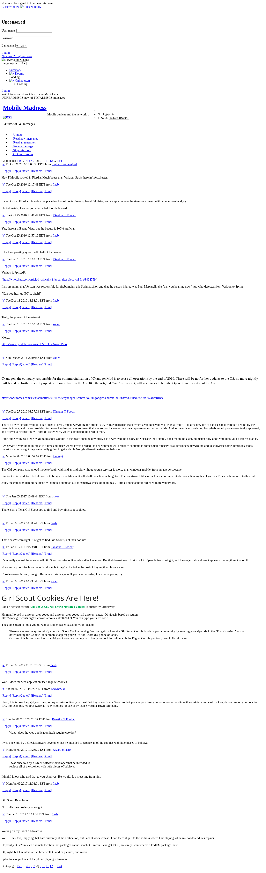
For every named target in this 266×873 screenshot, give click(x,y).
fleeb (56, 184)
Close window (11, 6)
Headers (37, 170)
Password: (8, 38)
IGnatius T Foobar (64, 215)
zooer (56, 324)
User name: (9, 30)
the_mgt (58, 456)
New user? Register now (17, 56)
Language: (8, 45)
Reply (6, 170)
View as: (103, 117)
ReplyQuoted (21, 170)
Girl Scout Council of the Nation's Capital (57, 607)
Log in (6, 52)
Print (48, 170)
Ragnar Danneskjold (64, 164)
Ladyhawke (58, 689)
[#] (3, 164)
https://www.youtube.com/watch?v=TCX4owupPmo (34, 344)
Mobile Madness (25, 107)
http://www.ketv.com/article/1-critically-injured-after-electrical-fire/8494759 (49, 279)
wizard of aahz (62, 749)
